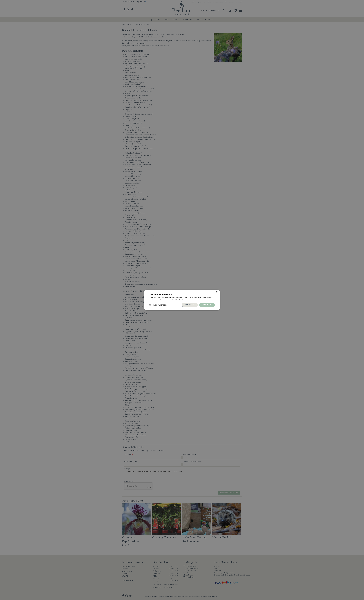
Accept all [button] (207, 305)
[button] (158, 305)
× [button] (217, 292)
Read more (182, 300)
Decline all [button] (189, 305)
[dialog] (182, 300)
